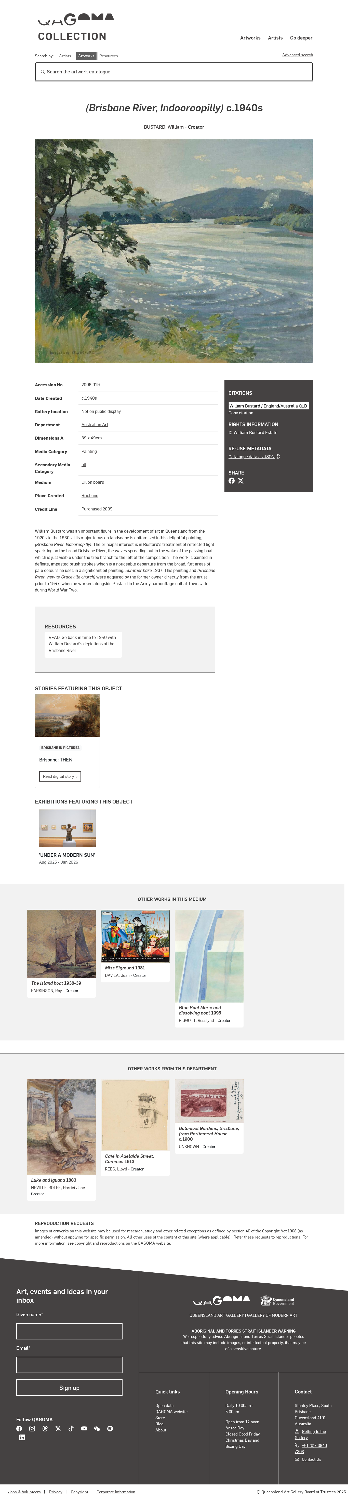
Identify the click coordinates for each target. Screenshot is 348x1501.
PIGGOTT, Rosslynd (196, 1020)
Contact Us (311, 1459)
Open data (164, 1405)
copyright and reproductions (100, 1243)
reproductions (288, 1237)
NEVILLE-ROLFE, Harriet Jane (58, 1187)
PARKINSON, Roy (46, 990)
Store (160, 1417)
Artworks (250, 37)
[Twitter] (241, 481)
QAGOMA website (171, 1411)
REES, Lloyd (116, 1168)
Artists (275, 37)
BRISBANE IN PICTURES (60, 747)
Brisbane (90, 495)
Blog (159, 1423)
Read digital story (58, 776)
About (160, 1429)
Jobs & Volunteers (24, 1491)
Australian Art (95, 424)
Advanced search (297, 54)
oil (84, 464)
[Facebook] (232, 481)
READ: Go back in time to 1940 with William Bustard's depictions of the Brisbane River (82, 643)
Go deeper (301, 37)
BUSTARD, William (164, 127)
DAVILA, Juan (117, 975)
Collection (72, 36)
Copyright (79, 1491)
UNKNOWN (189, 1146)
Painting (89, 451)
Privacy (55, 1491)
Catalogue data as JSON (252, 456)
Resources (108, 55)
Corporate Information (116, 1491)
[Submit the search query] (38, 71)
